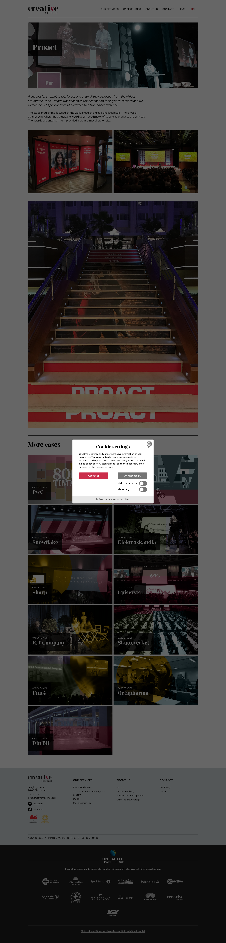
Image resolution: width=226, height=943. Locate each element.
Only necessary (132, 475)
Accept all (93, 475)
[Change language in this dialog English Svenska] (149, 444)
